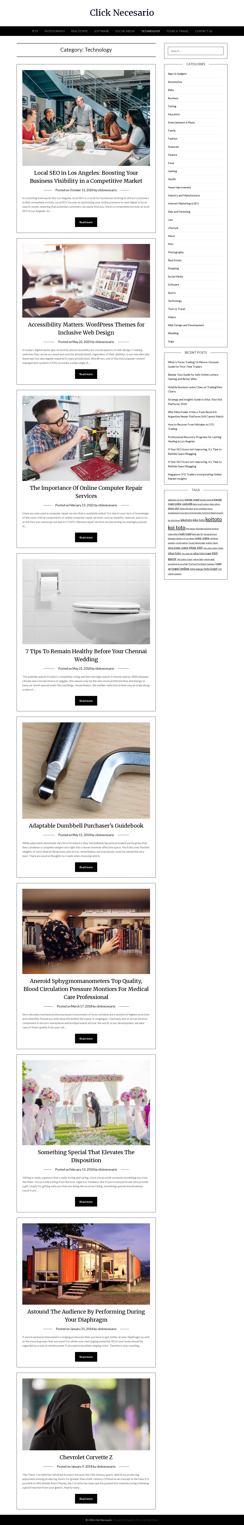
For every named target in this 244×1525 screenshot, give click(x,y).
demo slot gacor (186, 508)
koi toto (176, 527)
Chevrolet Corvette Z (86, 1457)
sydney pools (209, 559)
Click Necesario (122, 12)
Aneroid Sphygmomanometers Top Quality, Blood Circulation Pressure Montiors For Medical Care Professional (86, 989)
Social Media (125, 31)
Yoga (171, 341)
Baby (171, 90)
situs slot (196, 547)
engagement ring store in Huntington (185, 513)
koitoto (213, 519)
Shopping (173, 268)
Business (173, 98)
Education (174, 114)
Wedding (173, 333)
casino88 (187, 503)
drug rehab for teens (203, 508)
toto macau (196, 568)
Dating (172, 106)
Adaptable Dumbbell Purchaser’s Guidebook (86, 825)
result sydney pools (196, 543)
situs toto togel (202, 553)
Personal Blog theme (147, 1519)
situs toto (174, 553)
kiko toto (199, 520)
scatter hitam (212, 543)
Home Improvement (179, 187)
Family (172, 130)
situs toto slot (187, 553)
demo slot (173, 508)
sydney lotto (198, 559)
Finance (172, 154)
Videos (172, 317)
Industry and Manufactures (184, 195)
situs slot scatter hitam (213, 548)
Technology (150, 31)
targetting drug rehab (178, 564)
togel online (180, 569)
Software (101, 31)
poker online (202, 538)
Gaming (172, 171)
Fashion (172, 138)
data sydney (215, 504)
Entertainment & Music (181, 122)
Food (171, 163)
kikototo (186, 520)
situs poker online (178, 547)
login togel (185, 533)
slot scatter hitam (184, 559)
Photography (54, 31)
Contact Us (203, 31)
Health (172, 179)
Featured (173, 146)
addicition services (176, 500)
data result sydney (201, 504)
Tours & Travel (177, 31)
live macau (190, 528)
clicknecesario (107, 190)
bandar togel (192, 499)
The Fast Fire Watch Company (201, 564)
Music (171, 236)
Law (170, 219)
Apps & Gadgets (177, 73)
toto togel (210, 569)
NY (201, 534)
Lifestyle (173, 227)
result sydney (182, 543)
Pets (35, 31)
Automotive (175, 81)
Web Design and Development (186, 325)
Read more (86, 222)
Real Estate (79, 31)
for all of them (174, 520)
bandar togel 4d (207, 500)
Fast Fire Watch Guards (212, 513)
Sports (172, 292)
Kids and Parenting (179, 211)
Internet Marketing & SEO (183, 203)
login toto (196, 534)
